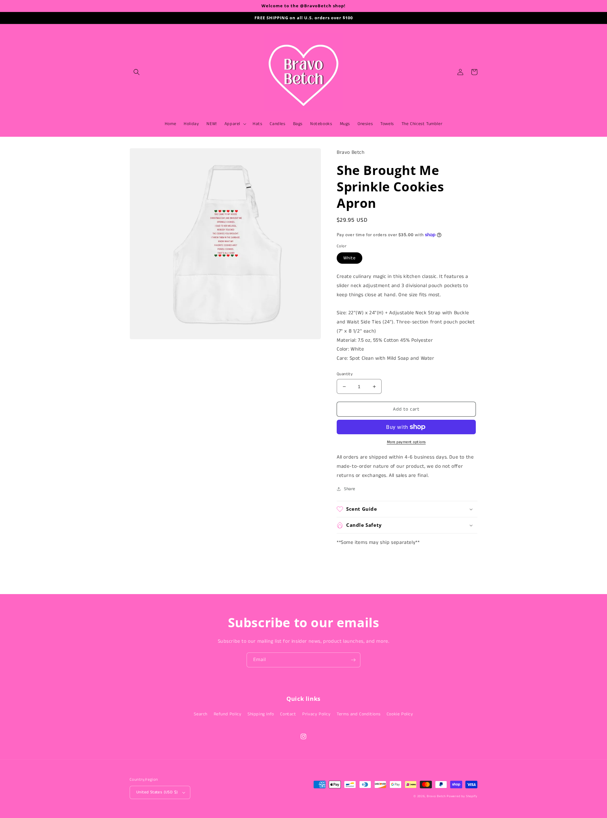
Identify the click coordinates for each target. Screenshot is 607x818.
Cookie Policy (400, 714)
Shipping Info (261, 714)
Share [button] (349, 489)
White (349, 258)
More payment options (406, 442)
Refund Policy (228, 714)
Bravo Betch (436, 796)
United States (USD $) (157, 792)
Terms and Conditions (358, 714)
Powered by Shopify (462, 796)
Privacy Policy (316, 714)
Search (200, 714)
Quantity (345, 374)
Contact (288, 714)
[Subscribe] (353, 660)
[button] (137, 72)
